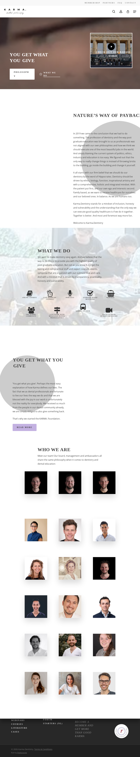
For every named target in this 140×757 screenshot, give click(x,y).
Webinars (18, 720)
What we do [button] (49, 74)
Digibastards (22, 753)
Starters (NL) (53, 723)
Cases (15, 732)
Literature (19, 728)
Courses (17, 724)
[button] (134, 11)
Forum (47, 720)
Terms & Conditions (43, 749)
